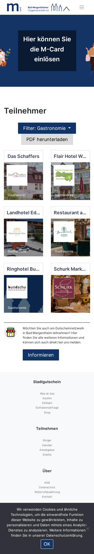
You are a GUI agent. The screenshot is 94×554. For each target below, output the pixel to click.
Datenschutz (47, 487)
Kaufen (47, 398)
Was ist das (47, 393)
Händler (47, 445)
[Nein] (87, 528)
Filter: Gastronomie (45, 128)
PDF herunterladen (47, 139)
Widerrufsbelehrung (47, 492)
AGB (47, 482)
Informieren (41, 355)
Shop (47, 412)
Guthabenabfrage (47, 407)
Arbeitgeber (47, 450)
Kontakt (47, 496)
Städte (47, 454)
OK (47, 544)
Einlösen (47, 403)
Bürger (47, 440)
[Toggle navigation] (82, 7)
